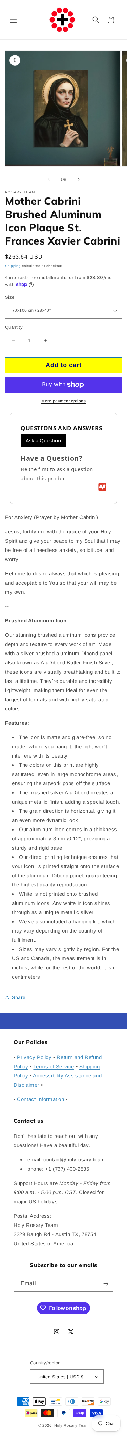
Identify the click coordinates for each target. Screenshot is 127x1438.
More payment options (63, 401)
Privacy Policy (34, 1057)
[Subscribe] (105, 1284)
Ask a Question (43, 440)
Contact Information (40, 1099)
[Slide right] (78, 179)
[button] (13, 19)
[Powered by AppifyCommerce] (102, 487)
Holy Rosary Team (71, 1425)
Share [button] (19, 997)
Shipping (13, 266)
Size (10, 297)
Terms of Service (53, 1066)
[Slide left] (48, 179)
